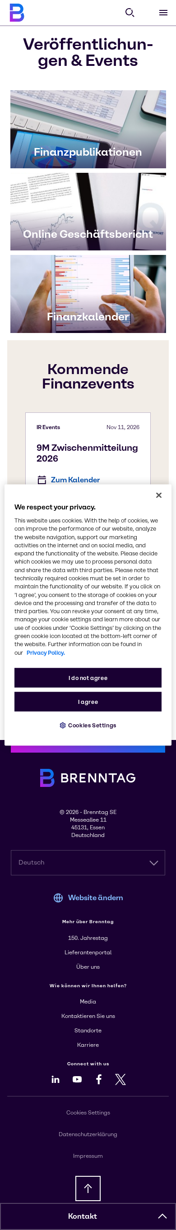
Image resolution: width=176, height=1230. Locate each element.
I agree (88, 701)
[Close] (159, 495)
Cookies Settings (92, 724)
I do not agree (88, 677)
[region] (88, 615)
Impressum (88, 1156)
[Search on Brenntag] (130, 12)
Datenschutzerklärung (88, 1134)
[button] (162, 1216)
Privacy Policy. (46, 652)
